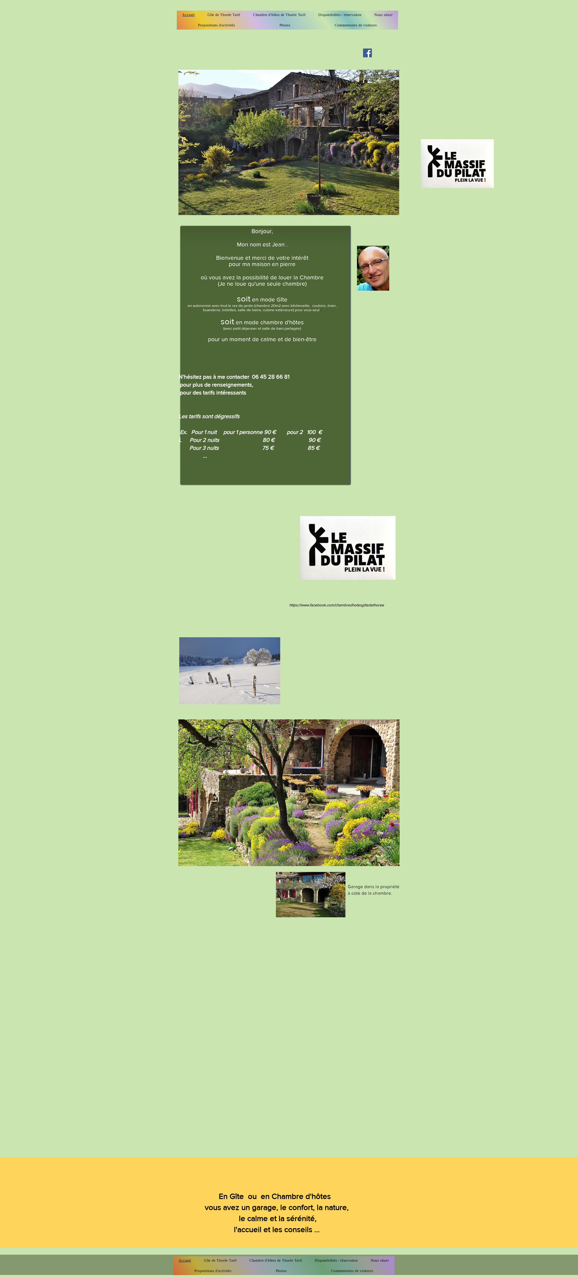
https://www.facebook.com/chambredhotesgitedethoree (336, 605)
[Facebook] (367, 53)
